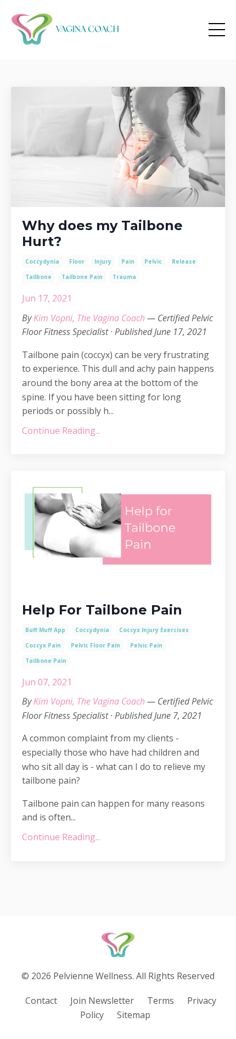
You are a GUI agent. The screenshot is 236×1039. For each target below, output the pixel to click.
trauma (124, 277)
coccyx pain (43, 645)
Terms (160, 1001)
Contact (41, 1001)
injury (102, 261)
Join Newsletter (102, 1001)
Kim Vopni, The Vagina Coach (89, 318)
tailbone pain (82, 277)
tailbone (38, 277)
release (184, 261)
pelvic (153, 261)
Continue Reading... (61, 430)
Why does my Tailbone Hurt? (102, 233)
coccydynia (42, 261)
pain (127, 261)
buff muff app (45, 630)
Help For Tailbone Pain (102, 610)
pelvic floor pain (95, 645)
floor (77, 261)
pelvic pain (146, 645)
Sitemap (133, 1015)
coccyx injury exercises (154, 630)
